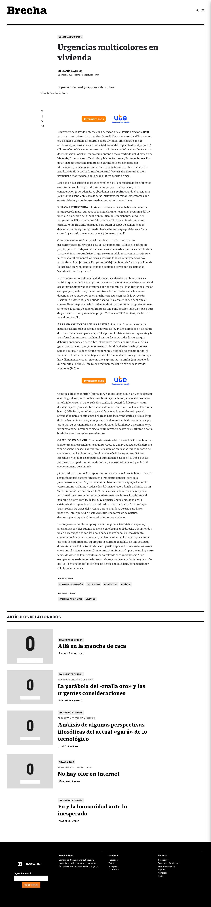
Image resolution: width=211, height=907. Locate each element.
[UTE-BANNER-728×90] (105, 118)
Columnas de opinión (70, 36)
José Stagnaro (68, 745)
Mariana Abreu (69, 781)
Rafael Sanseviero (71, 653)
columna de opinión (70, 599)
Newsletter (114, 869)
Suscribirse (163, 859)
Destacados (93, 584)
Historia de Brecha (166, 866)
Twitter (112, 863)
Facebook (113, 859)
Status (161, 875)
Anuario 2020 (66, 761)
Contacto (162, 872)
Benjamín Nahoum (70, 70)
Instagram (113, 866)
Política (125, 584)
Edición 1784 (110, 584)
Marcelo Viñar (69, 820)
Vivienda (90, 599)
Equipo (161, 869)
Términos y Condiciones (169, 863)
